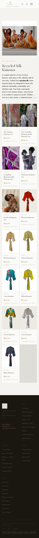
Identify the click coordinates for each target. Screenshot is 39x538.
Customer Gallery (7, 471)
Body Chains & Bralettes (28, 427)
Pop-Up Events (6, 505)
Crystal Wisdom (26, 461)
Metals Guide (25, 457)
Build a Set (5, 494)
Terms (8, 528)
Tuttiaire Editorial (26, 438)
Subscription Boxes (7, 463)
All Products (25, 408)
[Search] (22, 4)
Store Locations (6, 501)
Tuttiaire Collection (27, 416)
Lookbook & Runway (27, 435)
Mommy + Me (26, 420)
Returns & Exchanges (8, 497)
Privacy (4, 528)
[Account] (27, 4)
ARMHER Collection (27, 412)
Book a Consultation (7, 453)
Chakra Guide (26, 453)
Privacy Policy (5, 508)
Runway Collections (7, 467)
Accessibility (15, 528)
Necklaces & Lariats (27, 423)
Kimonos (24, 431)
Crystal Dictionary (27, 450)
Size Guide (5, 490)
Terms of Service (6, 512)
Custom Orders (6, 450)
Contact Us (5, 482)
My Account (5, 486)
